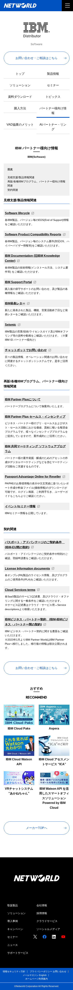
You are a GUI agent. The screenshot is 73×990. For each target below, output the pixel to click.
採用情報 (41, 913)
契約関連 (12, 189)
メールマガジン (30, 975)
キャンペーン (15, 929)
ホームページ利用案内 (36, 979)
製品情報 (53, 73)
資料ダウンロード (20, 96)
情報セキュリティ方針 (14, 971)
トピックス (52, 96)
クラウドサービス (46, 921)
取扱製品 (12, 905)
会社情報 (41, 905)
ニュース (12, 944)
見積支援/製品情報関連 (20, 177)
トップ (20, 73)
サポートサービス (17, 952)
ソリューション (20, 85)
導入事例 (12, 921)
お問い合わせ (59, 971)
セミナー (53, 85)
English (43, 975)
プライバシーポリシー (41, 971)
